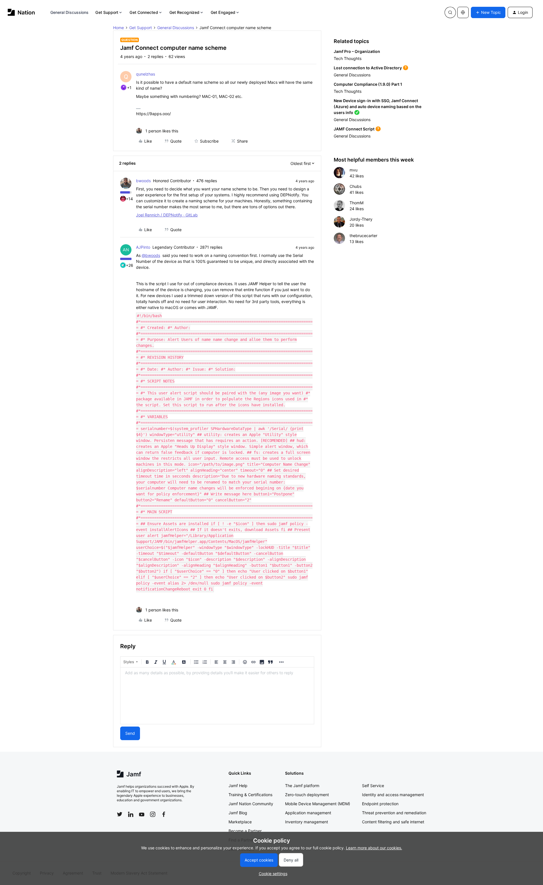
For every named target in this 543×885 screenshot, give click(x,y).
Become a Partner (245, 830)
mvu (353, 169)
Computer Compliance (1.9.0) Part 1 (368, 84)
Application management (308, 812)
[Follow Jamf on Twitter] (119, 814)
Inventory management (306, 821)
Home (118, 27)
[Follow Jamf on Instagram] (153, 814)
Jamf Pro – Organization (357, 51)
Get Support (106, 12)
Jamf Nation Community (251, 803)
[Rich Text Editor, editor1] (217, 695)
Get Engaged (223, 12)
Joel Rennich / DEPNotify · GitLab (167, 214)
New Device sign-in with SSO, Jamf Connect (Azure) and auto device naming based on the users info (377, 106)
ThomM (356, 202)
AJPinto (143, 247)
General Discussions (69, 12)
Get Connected (144, 12)
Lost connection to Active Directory (368, 67)
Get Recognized (184, 12)
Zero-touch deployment (307, 794)
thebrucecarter (363, 235)
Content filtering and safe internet (393, 821)
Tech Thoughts (347, 58)
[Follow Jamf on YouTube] (142, 814)
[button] (488, 12)
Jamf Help (238, 785)
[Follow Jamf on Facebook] (164, 814)
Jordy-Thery (361, 219)
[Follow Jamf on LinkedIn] (130, 814)
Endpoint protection (380, 803)
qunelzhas (145, 74)
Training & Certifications (250, 794)
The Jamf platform (302, 785)
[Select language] (463, 12)
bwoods (143, 180)
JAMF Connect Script (354, 128)
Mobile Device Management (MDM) (317, 803)
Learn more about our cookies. (374, 847)
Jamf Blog (238, 812)
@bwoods (151, 255)
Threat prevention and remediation (394, 812)
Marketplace (240, 821)
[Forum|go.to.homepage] (21, 12)
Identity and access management (393, 794)
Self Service (373, 785)
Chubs (355, 186)
